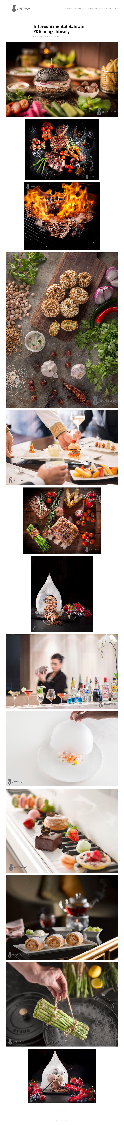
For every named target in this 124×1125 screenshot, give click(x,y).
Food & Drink (77, 8)
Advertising (69, 8)
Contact (116, 8)
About (110, 8)
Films (105, 8)
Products (90, 8)
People (84, 8)
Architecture (98, 8)
